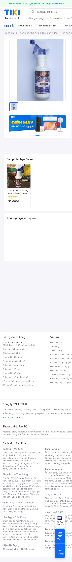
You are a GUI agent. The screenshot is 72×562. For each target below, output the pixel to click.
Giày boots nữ (56, 503)
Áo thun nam (51, 472)
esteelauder (23, 431)
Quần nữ (65, 452)
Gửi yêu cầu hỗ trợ (11, 353)
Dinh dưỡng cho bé (17, 460)
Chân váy (65, 458)
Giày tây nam (65, 515)
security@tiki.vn (26, 385)
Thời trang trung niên (60, 463)
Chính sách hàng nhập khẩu (16, 377)
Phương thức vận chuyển (14, 361)
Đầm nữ (55, 452)
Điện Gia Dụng (11, 545)
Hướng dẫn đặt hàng (12, 357)
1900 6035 (16, 417)
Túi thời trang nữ (54, 529)
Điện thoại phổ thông (18, 509)
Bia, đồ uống (13, 489)
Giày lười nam (51, 515)
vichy (33, 434)
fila (39, 434)
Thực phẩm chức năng (18, 523)
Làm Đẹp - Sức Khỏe (14, 517)
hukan (26, 434)
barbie (46, 431)
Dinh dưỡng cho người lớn (20, 463)
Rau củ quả (13, 480)
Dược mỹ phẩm (29, 539)
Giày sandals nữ (61, 501)
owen (54, 431)
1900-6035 (16, 342)
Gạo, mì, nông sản (18, 486)
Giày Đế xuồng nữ (63, 506)
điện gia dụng (35, 18)
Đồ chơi (32, 452)
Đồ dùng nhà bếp (11, 549)
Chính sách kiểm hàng (13, 365)
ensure (61, 431)
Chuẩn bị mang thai (18, 468)
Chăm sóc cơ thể (17, 526)
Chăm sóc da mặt (11, 521)
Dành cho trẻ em (17, 491)
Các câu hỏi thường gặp (14, 349)
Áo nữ (47, 452)
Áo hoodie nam (58, 478)
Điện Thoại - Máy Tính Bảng (19, 502)
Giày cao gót (51, 498)
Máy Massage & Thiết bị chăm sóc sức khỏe (22, 527)
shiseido (7, 434)
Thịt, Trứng (17, 478)
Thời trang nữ (52, 449)
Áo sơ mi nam (63, 475)
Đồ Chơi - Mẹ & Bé (13, 449)
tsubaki (45, 434)
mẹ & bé (57, 18)
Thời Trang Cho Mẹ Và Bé (15, 452)
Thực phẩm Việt (27, 480)
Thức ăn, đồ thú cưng (18, 494)
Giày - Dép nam (54, 511)
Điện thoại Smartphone (14, 506)
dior (14, 431)
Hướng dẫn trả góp (12, 373)
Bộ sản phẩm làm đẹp (20, 538)
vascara (6, 431)
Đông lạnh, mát (23, 483)
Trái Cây (7, 478)
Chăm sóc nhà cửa (21, 497)
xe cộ (48, 18)
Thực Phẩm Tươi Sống (15, 474)
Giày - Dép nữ (53, 494)
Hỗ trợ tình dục (27, 537)
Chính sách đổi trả (11, 369)
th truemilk (36, 431)
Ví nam (48, 545)
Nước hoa (13, 537)
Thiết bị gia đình (28, 549)
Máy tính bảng (16, 511)
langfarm (17, 434)
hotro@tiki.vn (27, 381)
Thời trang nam (53, 469)
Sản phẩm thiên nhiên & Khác (20, 530)
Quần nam (63, 472)
